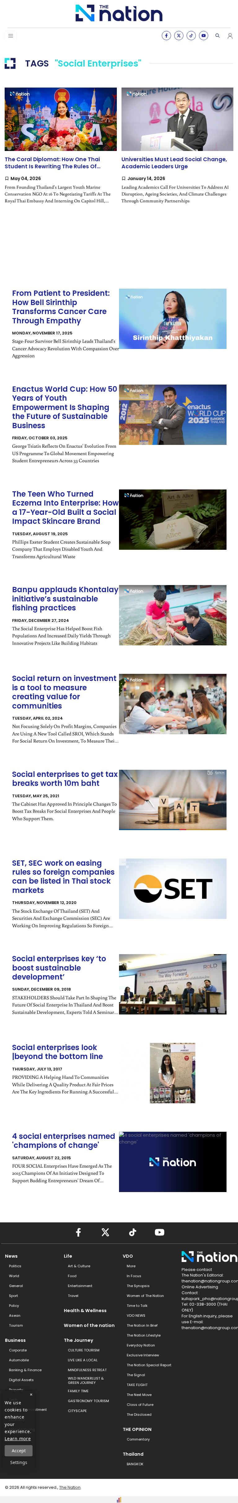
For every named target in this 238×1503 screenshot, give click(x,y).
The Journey (78, 1340)
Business (15, 1340)
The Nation (70, 1487)
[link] (61, 151)
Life (68, 1256)
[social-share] (166, 35)
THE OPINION (137, 1429)
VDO (128, 1256)
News (11, 1256)
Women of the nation (89, 1325)
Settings (18, 1462)
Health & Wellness (85, 1310)
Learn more (18, 1438)
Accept (19, 1450)
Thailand (133, 1454)
